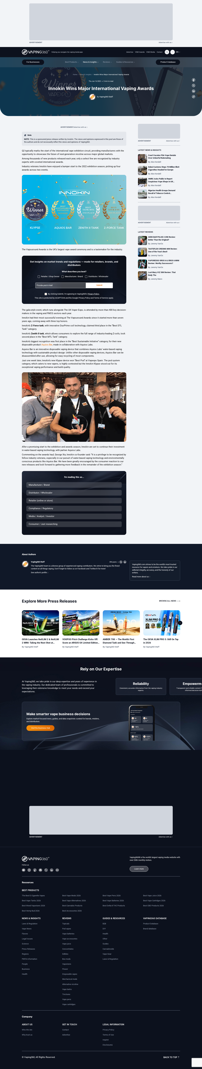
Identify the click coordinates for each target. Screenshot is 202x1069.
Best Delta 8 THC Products (114, 906)
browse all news (167, 601)
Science (25, 944)
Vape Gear (107, 954)
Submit (99, 285)
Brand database (149, 929)
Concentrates (67, 949)
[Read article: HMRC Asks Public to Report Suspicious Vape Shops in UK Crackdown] (142, 182)
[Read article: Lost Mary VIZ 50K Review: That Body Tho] (142, 275)
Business (26, 969)
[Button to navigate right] (180, 623)
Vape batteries (68, 934)
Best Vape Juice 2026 (152, 895)
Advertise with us (165, 42)
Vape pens (66, 999)
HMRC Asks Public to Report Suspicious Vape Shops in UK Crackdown (160, 181)
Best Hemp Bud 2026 (30, 911)
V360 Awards (140, 52)
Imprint (106, 1040)
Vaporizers (66, 964)
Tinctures (66, 994)
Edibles (65, 954)
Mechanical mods (69, 979)
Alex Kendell (156, 162)
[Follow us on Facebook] (193, 80)
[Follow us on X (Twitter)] (193, 85)
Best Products (30, 890)
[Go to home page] (35, 52)
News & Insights (86, 74)
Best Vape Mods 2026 (71, 895)
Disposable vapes (69, 974)
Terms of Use (108, 1035)
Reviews (66, 918)
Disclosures (108, 1045)
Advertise (129, 52)
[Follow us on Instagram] (29, 870)
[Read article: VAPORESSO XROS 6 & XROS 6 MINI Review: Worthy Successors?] (142, 264)
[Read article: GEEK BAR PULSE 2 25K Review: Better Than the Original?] (142, 240)
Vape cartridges (68, 1004)
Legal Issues (27, 939)
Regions (25, 954)
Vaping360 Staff (106, 97)
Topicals (65, 924)
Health (24, 974)
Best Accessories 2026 (72, 911)
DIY (104, 929)
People (25, 964)
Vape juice (66, 944)
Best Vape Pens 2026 (112, 895)
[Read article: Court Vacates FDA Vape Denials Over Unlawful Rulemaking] (142, 158)
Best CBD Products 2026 (153, 906)
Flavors (25, 934)
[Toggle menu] (172, 52)
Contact (160, 52)
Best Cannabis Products (72, 906)
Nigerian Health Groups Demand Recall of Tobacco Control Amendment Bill (161, 193)
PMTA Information (29, 959)
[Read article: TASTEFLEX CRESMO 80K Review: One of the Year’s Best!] (142, 252)
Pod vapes (66, 929)
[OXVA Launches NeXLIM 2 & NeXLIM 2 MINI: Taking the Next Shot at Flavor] (40, 623)
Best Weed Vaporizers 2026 (33, 906)
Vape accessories (69, 939)
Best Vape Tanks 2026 (31, 900)
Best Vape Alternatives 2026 (74, 900)
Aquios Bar (46, 344)
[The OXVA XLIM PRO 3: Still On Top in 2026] (161, 623)
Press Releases (28, 949)
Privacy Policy (108, 1030)
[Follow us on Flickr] (57, 870)
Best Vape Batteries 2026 (113, 900)
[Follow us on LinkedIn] (193, 91)
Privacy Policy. (93, 294)
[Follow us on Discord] (40, 870)
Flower (65, 969)
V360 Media (150, 52)
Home (75, 74)
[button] (178, 52)
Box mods (66, 959)
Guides (106, 944)
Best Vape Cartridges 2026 (154, 900)
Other (105, 939)
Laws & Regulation (29, 924)
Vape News (26, 929)
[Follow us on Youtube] (23, 870)
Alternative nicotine (70, 984)
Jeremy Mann (156, 279)
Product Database (150, 924)
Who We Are (27, 1030)
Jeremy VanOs (157, 244)
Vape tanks (67, 989)
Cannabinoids (108, 949)
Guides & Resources (114, 918)
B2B (104, 924)
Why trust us (27, 1035)
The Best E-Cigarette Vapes (33, 895)
